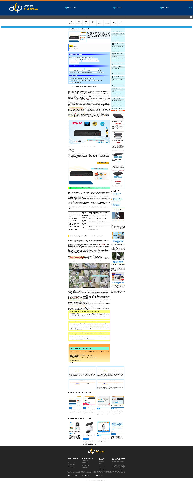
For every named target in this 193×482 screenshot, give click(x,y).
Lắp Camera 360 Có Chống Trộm (117, 100)
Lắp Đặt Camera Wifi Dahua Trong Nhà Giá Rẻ (118, 86)
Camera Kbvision (85, 462)
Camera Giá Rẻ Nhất (115, 56)
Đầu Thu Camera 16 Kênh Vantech (118, 29)
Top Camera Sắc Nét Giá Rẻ (74, 62)
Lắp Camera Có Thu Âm (116, 198)
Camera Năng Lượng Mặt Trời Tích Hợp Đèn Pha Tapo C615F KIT (89, 436)
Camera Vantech (85, 465)
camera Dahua (116, 194)
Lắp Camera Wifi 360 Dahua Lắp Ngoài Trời (76, 68)
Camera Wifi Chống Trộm (116, 70)
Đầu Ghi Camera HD (115, 204)
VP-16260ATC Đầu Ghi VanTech (78, 29)
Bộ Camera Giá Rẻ (81, 17)
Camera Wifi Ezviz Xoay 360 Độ (117, 88)
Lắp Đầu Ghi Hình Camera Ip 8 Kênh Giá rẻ (118, 44)
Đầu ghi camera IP (115, 205)
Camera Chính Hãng (72, 17)
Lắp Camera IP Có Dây (116, 203)
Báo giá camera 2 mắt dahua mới (75, 61)
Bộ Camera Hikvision (72, 461)
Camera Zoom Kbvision (116, 38)
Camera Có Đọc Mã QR (116, 48)
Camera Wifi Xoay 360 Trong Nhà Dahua (92, 68)
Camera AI (101, 461)
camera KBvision (116, 197)
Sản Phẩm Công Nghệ (100, 17)
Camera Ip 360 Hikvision (116, 98)
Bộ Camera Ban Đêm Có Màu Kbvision (95, 80)
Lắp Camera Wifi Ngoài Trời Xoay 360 (117, 80)
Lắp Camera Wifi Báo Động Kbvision (75, 70)
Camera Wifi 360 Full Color (116, 93)
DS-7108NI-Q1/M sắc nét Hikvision (116, 179)
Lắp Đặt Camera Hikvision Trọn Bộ (75, 82)
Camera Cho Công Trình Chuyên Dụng (117, 64)
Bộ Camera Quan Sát (117, 193)
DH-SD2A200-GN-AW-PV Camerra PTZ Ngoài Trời (118, 262)
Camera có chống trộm (116, 61)
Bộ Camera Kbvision (72, 462)
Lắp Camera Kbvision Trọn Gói (90, 78)
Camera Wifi (90, 17)
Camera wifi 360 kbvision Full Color (118, 108)
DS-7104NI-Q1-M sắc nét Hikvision (116, 160)
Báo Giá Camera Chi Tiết (95, 61)
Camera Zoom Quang (116, 200)
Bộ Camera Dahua (71, 464)
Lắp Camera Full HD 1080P (96, 70)
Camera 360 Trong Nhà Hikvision (117, 102)
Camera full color (102, 469)
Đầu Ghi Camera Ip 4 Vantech (117, 31)
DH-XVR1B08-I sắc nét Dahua (117, 140)
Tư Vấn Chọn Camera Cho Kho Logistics (117, 54)
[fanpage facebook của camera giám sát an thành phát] (189, 7)
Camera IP (101, 463)
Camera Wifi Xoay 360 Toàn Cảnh (118, 96)
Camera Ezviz (84, 469)
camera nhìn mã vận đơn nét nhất (75, 57)
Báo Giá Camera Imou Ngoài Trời (92, 59)
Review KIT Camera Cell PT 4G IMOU (118, 221)
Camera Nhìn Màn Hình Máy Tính (117, 66)
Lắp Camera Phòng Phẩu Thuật (117, 58)
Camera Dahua (85, 464)
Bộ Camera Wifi (71, 466)
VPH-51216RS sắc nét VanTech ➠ (117, 406)
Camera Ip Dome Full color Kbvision (118, 33)
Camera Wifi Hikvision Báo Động (117, 46)
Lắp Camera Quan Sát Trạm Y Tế (118, 283)
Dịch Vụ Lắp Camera (111, 17)
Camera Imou (84, 467)
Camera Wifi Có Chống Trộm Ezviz (75, 72)
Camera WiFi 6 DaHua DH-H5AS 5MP (116, 432)
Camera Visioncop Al (115, 41)
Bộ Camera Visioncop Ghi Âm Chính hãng (76, 78)
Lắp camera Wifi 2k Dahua (87, 70)
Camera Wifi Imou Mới (100, 72)
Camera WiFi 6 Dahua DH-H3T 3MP (103, 433)
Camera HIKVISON (116, 195)
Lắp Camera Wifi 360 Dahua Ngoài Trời (118, 77)
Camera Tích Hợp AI (116, 202)
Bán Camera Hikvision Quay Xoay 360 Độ (117, 91)
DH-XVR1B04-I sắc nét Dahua (117, 121)
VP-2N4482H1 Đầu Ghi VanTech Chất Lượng (103, 406)
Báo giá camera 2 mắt (86, 61)
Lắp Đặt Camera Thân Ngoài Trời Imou (88, 72)
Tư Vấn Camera (121, 17)
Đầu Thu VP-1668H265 (87, 405)
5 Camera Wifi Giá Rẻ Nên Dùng (117, 68)
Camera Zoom (102, 465)
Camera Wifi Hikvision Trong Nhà (117, 82)
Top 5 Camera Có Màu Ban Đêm (88, 57)
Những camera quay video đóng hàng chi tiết (77, 59)
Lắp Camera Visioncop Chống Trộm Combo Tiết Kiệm (78, 80)
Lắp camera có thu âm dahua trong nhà (118, 36)
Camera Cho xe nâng (115, 51)
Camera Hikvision (85, 460)
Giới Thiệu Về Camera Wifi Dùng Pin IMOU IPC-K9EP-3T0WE (118, 241)
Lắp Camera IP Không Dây (117, 199)
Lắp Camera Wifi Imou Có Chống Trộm (117, 74)
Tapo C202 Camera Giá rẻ (74, 431)
